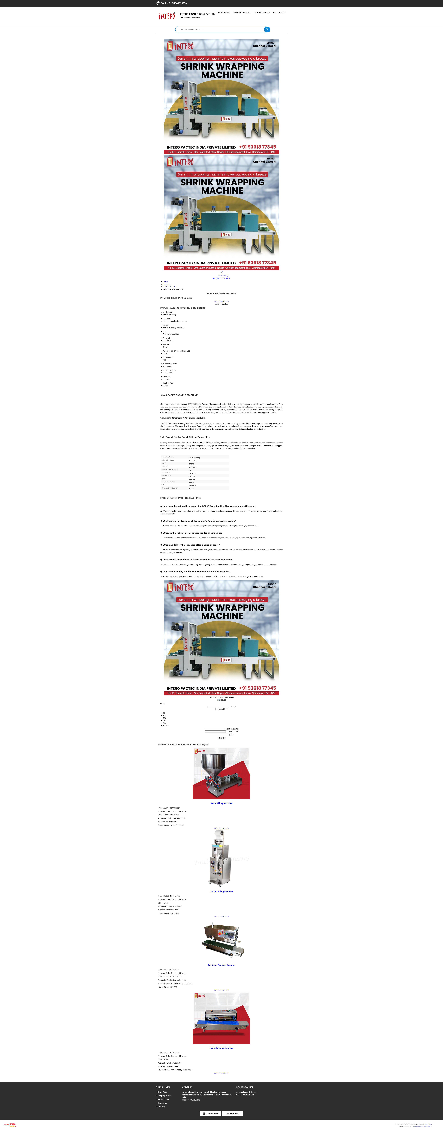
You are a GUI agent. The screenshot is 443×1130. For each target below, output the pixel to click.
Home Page (223, 12)
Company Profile (242, 12)
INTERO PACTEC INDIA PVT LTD (197, 15)
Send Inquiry (223, 275)
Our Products (262, 12)
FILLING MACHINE (170, 287)
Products (167, 284)
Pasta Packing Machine (221, 1048)
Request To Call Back (221, 278)
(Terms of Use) (428, 1124)
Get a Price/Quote (221, 302)
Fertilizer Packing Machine (221, 965)
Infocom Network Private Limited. (423, 1126)
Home (165, 282)
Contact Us (279, 12)
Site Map (161, 1107)
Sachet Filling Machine (221, 891)
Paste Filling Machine (221, 803)
